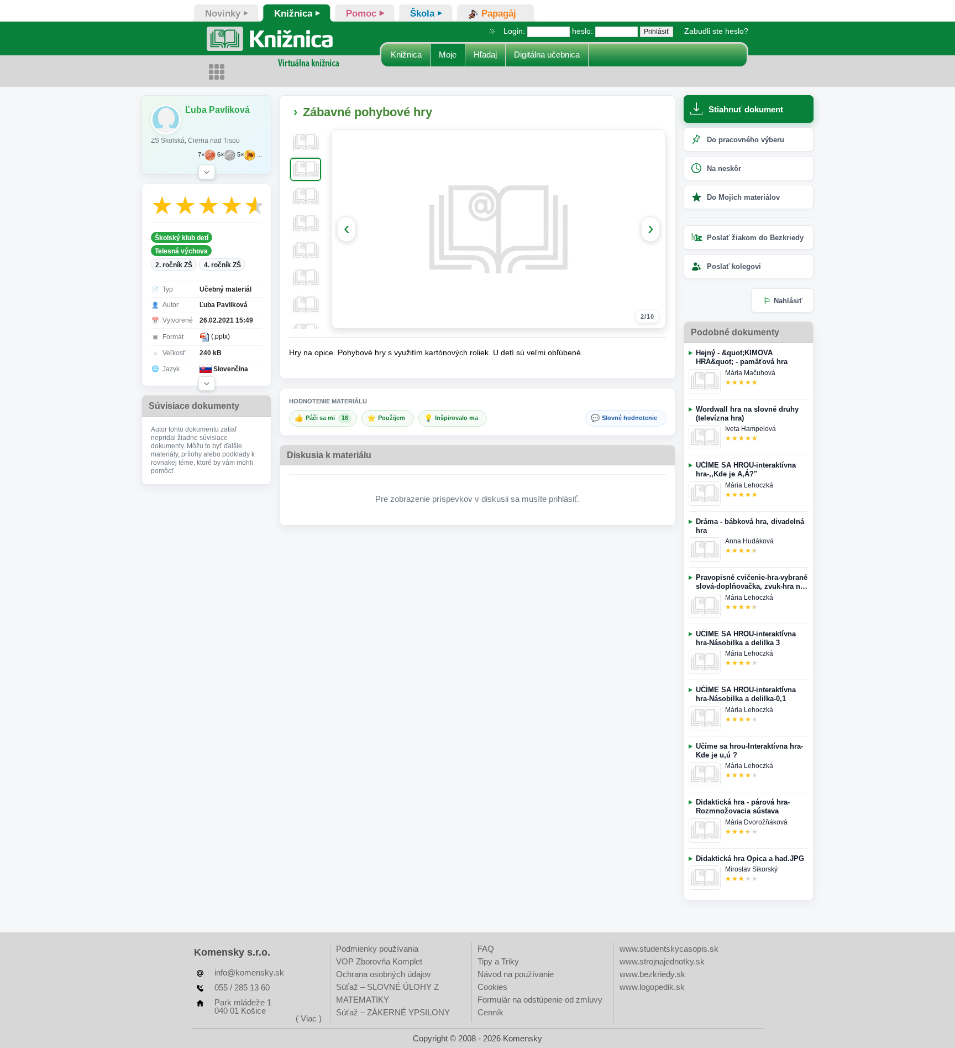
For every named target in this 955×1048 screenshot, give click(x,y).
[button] (206, 172)
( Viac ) (309, 1018)
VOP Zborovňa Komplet (379, 961)
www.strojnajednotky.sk (662, 961)
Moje (447, 54)
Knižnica (406, 54)
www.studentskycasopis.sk (669, 948)
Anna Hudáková (749, 541)
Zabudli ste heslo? (716, 31)
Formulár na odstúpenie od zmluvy (540, 999)
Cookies (492, 987)
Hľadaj (485, 54)
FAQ (486, 948)
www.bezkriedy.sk (652, 974)
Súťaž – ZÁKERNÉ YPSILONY (393, 1012)
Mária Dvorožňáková (756, 822)
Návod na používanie (516, 974)
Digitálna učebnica (547, 54)
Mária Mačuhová (750, 373)
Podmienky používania (377, 948)
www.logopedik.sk (652, 987)
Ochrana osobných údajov (383, 974)
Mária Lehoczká (749, 485)
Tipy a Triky (498, 961)
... (259, 155)
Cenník (490, 1012)
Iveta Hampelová (750, 429)
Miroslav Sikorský (751, 869)
